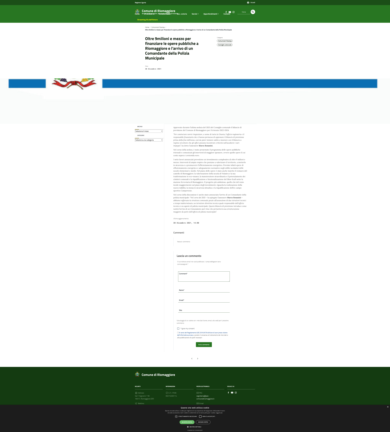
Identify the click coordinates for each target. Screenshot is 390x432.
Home (137, 13)
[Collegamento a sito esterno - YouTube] (232, 392)
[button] (195, 427)
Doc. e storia (182, 13)
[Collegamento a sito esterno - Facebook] (228, 392)
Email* (181, 300)
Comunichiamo (165, 13)
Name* (181, 290)
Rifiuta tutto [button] (203, 422)
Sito (180, 310)
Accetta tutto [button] (187, 422)
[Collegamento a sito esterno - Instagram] (236, 392)
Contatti (227, 13)
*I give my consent (187, 328)
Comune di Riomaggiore (158, 374)
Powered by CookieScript (195, 430)
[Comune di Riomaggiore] (137, 374)
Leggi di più (219, 413)
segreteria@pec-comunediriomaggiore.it (205, 397)
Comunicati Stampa (158, 27)
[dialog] (195, 418)
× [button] (387, 407)
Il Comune (148, 13)
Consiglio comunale (224, 45)
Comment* (183, 273)
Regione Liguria (140, 2)
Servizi (194, 13)
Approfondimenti (210, 13)
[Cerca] (253, 12)
